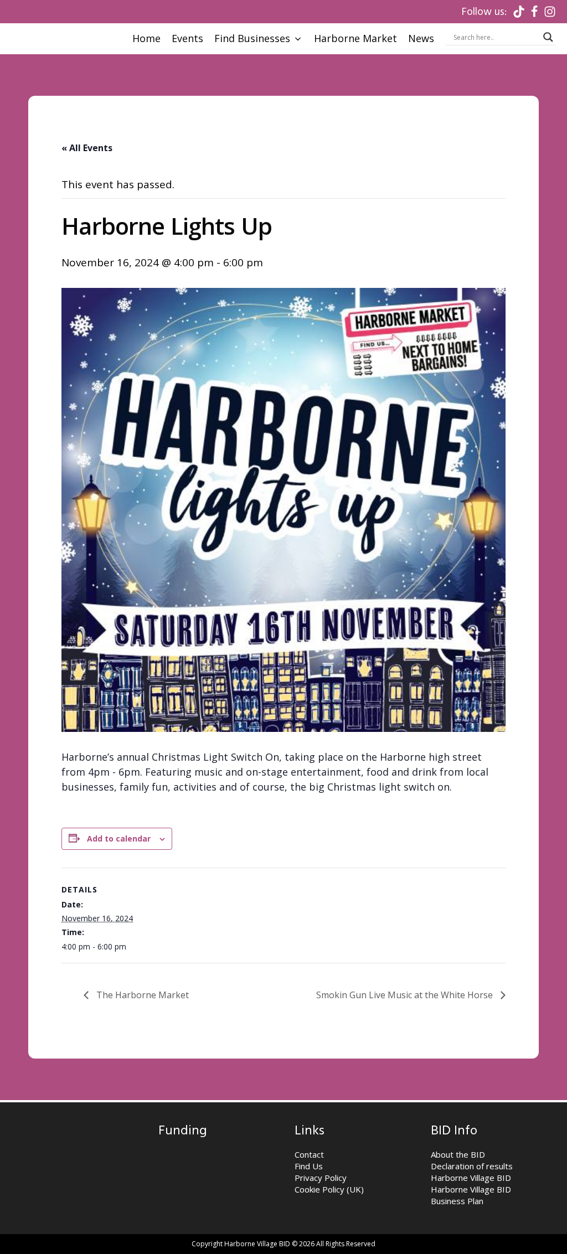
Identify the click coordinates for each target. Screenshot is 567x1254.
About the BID (458, 1154)
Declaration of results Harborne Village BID (472, 1171)
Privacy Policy (321, 1177)
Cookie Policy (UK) (329, 1189)
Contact (309, 1154)
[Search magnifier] (548, 37)
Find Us (309, 1166)
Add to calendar (119, 838)
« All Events (86, 148)
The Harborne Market (141, 995)
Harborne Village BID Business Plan (471, 1195)
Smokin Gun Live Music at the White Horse (405, 995)
